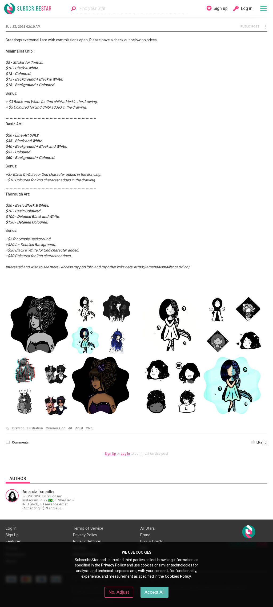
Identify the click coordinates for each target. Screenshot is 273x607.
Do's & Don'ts (151, 541)
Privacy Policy (85, 535)
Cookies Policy (178, 576)
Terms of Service (88, 528)
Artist (79, 428)
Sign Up (110, 454)
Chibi (89, 428)
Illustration (35, 428)
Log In (125, 454)
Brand (145, 535)
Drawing (18, 428)
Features (13, 541)
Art (70, 428)
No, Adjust (119, 592)
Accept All (154, 592)
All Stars (147, 528)
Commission (55, 428)
